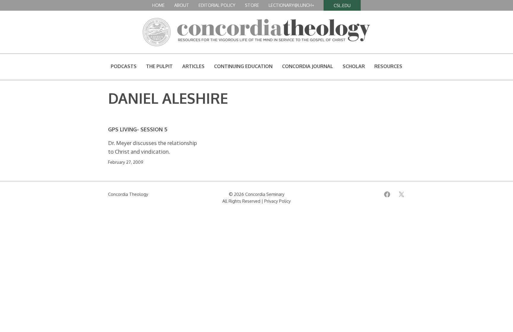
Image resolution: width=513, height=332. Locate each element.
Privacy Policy (277, 201)
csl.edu (342, 5)
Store (252, 5)
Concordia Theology (128, 194)
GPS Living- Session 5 (137, 129)
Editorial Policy (217, 5)
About (181, 5)
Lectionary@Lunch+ (291, 5)
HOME (158, 5)
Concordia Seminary (264, 194)
